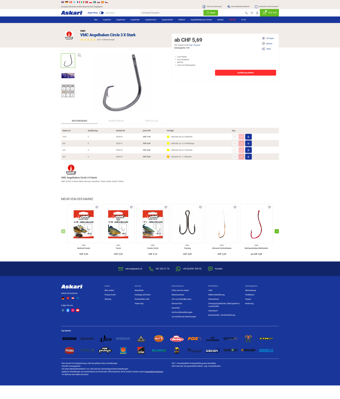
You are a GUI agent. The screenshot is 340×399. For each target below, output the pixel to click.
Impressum (213, 311)
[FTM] (266, 338)
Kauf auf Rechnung (214, 6)
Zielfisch (181, 20)
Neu (96, 20)
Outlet (232, 20)
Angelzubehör (167, 20)
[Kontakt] (246, 12)
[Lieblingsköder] (212, 338)
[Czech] (106, 2)
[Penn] (69, 350)
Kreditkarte (249, 295)
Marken (220, 20)
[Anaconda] (141, 338)
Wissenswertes (178, 295)
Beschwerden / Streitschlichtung (221, 315)
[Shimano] (123, 338)
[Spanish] (103, 2)
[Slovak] (99, 2)
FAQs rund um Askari (180, 290)
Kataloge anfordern (143, 295)
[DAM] (141, 350)
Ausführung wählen (245, 73)
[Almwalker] (248, 338)
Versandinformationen (153, 372)
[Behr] (177, 350)
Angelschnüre (150, 20)
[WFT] (159, 338)
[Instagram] (73, 310)
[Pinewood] (195, 350)
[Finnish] (75, 2)
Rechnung (249, 303)
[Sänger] (230, 350)
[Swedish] (95, 2)
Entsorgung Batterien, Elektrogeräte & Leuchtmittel (223, 304)
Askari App (139, 303)
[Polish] (91, 2)
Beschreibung (79, 121)
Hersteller (151, 121)
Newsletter (139, 290)
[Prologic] (248, 350)
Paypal (248, 299)
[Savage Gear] (230, 338)
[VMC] (69, 35)
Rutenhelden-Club (142, 299)
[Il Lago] (105, 338)
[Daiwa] (87, 338)
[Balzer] (159, 350)
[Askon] (212, 350)
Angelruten (120, 20)
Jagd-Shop (109, 13)
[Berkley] (177, 338)
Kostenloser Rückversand (269, 6)
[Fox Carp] (195, 338)
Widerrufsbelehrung (216, 295)
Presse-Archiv (110, 295)
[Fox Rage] (105, 350)
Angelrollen (135, 20)
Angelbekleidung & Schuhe (201, 20)
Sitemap (108, 299)
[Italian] (83, 2)
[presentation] (68, 51)
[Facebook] (68, 310)
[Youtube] (78, 310)
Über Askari (109, 290)
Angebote (107, 20)
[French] (79, 2)
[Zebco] (266, 350)
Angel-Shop (93, 13)
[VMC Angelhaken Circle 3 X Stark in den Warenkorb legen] (241, 137)
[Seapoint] (123, 350)
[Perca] (87, 350)
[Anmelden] (257, 12)
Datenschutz (213, 299)
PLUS (243, 20)
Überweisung (250, 290)
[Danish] (71, 2)
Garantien (176, 308)
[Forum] (63, 310)
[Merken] (252, 12)
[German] (67, 2)
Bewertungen (116, 121)
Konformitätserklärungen (182, 312)
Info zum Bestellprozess (181, 299)
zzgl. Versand (194, 45)
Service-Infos (177, 303)
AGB (210, 290)
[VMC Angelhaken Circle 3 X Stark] (68, 60)
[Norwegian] (87, 2)
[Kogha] (69, 338)
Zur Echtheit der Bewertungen (184, 317)
